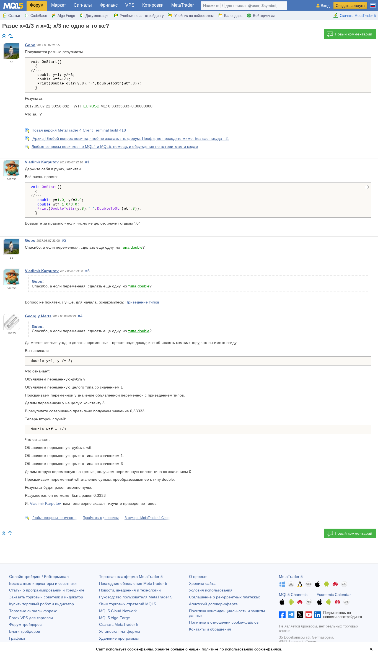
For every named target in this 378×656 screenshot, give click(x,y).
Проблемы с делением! (101, 518)
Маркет (58, 5)
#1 (87, 162)
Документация (97, 16)
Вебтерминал (264, 16)
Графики (17, 638)
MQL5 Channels (293, 594)
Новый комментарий (353, 34)
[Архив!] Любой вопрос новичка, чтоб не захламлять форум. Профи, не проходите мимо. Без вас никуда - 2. (130, 138)
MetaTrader (182, 5)
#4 (80, 316)
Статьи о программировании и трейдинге (46, 590)
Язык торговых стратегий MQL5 (127, 604)
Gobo (30, 45)
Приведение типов (142, 302)
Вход (325, 6)
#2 (64, 240)
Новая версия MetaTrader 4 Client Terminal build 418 (79, 130)
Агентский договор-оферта (213, 604)
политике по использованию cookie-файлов (241, 649)
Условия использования (210, 590)
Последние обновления (133, 583)
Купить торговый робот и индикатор (41, 604)
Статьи (14, 16)
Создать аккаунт (350, 5)
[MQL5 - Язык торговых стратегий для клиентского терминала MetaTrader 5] (13, 5)
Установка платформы (119, 631)
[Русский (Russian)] (373, 3)
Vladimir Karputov (42, 162)
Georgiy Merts (38, 316)
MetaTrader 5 (291, 576)
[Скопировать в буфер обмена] (366, 187)
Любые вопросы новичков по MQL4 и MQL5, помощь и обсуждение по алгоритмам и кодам (115, 146)
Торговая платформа (131, 576)
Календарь (233, 16)
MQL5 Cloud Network (118, 611)
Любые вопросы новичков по (54, 518)
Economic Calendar (334, 594)
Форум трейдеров (25, 624)
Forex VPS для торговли (31, 618)
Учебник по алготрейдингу (142, 16)
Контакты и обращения (210, 629)
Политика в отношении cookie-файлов (223, 622)
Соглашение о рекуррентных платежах (224, 597)
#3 (87, 271)
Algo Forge (66, 16)
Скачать (118, 624)
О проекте (198, 576)
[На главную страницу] (4, 36)
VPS (129, 5)
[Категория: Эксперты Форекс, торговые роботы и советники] (10, 36)
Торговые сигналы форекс (33, 611)
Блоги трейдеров (24, 631)
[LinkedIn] (317, 614)
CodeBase (38, 16)
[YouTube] (308, 614)
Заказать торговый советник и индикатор (46, 597)
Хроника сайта (202, 583)
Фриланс (109, 5)
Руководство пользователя (135, 597)
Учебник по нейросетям (194, 16)
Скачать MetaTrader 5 (358, 16)
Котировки (153, 5)
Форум (36, 5)
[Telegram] (291, 614)
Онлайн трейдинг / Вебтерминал (39, 576)
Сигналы (83, 5)
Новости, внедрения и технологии (130, 590)
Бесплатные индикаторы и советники (43, 583)
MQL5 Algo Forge (114, 618)
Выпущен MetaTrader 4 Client (147, 518)
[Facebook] (282, 614)
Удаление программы (119, 638)
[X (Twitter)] (300, 614)
